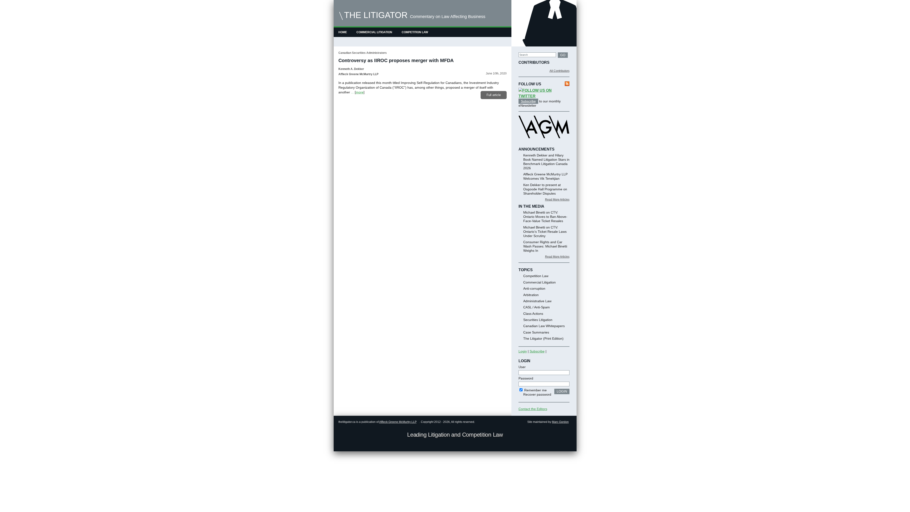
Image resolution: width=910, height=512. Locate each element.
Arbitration (531, 295)
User (522, 367)
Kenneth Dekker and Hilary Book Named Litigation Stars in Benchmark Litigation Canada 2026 (546, 161)
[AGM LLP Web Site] (544, 142)
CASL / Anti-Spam (536, 307)
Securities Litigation (537, 320)
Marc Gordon (560, 422)
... (352, 92)
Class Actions (533, 313)
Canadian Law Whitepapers (544, 326)
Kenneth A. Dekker (351, 69)
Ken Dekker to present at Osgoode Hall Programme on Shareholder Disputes (545, 189)
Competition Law (415, 32)
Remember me (535, 390)
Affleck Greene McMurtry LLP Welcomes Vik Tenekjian (545, 176)
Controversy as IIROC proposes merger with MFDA (396, 60)
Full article (494, 95)
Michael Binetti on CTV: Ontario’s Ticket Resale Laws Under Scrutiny (545, 231)
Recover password (537, 394)
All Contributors (559, 71)
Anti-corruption (534, 288)
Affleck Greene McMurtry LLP (398, 422)
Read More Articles (557, 199)
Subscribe (528, 101)
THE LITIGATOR (376, 15)
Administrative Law (537, 301)
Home (342, 32)
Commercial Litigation (374, 32)
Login (523, 351)
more (360, 92)
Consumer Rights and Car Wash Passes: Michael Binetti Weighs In (545, 246)
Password (526, 378)
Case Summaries (536, 332)
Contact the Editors (533, 409)
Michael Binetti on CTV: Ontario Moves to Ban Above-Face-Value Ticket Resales (545, 216)
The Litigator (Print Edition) (543, 338)
